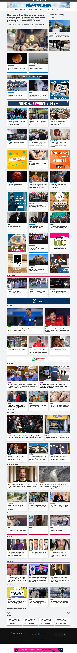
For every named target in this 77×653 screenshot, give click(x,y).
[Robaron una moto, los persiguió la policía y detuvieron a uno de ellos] (17, 134)
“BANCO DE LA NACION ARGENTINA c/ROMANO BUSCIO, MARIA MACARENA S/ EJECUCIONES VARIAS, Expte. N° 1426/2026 (14, 623)
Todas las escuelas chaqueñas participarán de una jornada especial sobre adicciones (59, 123)
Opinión (9, 224)
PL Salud (9, 382)
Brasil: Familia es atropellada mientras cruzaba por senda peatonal (17, 529)
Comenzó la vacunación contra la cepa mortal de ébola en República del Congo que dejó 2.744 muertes (37, 507)
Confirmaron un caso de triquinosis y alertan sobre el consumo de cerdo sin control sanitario (59, 406)
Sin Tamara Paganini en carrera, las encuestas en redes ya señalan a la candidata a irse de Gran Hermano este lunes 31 (38, 579)
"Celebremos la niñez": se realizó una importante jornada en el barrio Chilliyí (17, 95)
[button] (65, 9)
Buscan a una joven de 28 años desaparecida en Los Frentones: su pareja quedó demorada (37, 95)
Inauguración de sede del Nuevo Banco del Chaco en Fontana (58, 292)
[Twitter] (44, 0)
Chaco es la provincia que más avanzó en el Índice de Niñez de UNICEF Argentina (58, 186)
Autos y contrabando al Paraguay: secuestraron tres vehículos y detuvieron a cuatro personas (37, 144)
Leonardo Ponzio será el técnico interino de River (58, 350)
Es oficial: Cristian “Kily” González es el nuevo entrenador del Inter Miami (17, 350)
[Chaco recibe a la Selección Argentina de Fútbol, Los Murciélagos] (17, 283)
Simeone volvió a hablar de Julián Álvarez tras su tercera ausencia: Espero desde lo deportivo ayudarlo (57, 330)
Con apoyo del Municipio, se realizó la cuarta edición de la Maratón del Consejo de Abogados (16, 123)
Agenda (41, 9)
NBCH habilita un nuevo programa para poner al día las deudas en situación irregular (37, 269)
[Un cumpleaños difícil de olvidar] (38, 520)
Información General (11, 119)
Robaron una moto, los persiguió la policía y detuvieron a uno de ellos (16, 143)
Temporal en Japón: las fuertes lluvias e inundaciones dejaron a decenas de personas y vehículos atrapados (16, 507)
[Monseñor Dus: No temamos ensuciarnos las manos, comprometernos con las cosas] (38, 217)
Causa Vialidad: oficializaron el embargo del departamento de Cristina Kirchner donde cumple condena (58, 144)
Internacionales (55, 9)
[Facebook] (40, 0)
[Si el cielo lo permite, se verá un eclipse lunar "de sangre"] (17, 176)
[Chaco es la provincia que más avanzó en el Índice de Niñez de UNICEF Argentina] (60, 176)
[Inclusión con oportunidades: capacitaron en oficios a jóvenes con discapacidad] (38, 197)
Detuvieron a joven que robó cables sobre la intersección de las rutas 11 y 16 (38, 123)
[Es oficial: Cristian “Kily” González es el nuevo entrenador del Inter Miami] (17, 341)
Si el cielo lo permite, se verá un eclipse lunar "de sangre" (16, 185)
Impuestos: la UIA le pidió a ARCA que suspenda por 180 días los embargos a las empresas (16, 458)
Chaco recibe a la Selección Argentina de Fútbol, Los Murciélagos (17, 292)
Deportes (36, 9)
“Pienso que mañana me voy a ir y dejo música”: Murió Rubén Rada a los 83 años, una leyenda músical (17, 554)
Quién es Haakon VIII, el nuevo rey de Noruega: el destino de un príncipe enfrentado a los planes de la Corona (22, 486)
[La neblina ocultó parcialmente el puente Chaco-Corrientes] (38, 58)
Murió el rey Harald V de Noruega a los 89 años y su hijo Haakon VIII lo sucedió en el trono (59, 507)
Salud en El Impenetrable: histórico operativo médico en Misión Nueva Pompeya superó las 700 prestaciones (16, 407)
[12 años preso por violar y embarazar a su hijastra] (38, 155)
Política (16, 9)
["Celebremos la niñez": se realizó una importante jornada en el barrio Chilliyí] (17, 85)
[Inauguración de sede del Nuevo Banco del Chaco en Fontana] (60, 283)
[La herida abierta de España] (17, 217)
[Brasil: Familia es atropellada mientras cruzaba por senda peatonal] (17, 520)
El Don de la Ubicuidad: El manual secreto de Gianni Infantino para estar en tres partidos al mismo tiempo (59, 227)
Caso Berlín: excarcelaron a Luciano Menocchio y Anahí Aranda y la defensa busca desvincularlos (38, 186)
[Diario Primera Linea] (38, 5)
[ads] (27, 77)
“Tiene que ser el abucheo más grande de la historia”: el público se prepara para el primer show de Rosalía (59, 554)
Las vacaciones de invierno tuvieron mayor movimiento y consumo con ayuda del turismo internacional (59, 602)
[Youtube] (46, 0)
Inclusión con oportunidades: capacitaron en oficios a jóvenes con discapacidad (38, 207)
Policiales (30, 9)
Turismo (9, 599)
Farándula (9, 575)
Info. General (22, 9)
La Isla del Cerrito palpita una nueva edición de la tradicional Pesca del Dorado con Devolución (17, 602)
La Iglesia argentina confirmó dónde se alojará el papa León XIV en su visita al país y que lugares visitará (38, 458)
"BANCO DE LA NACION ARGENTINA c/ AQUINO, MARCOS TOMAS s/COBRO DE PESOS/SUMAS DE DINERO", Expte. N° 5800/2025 (46, 623)
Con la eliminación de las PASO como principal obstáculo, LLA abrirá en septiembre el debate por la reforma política (25, 436)
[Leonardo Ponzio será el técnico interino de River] (60, 341)
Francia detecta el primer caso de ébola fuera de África (37, 406)
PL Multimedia (10, 289)
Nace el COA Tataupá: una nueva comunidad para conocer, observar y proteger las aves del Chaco (38, 602)
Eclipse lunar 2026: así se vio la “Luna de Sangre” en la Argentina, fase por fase (17, 68)
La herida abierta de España (14, 226)
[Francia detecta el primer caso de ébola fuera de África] (38, 396)
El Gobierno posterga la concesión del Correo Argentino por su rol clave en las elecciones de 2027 (57, 437)
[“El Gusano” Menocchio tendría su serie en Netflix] (38, 544)
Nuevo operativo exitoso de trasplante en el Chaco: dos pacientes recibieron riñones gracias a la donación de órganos (54, 386)
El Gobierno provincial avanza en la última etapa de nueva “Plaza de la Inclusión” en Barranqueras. (38, 293)
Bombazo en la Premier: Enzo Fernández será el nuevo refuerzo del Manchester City (24, 329)
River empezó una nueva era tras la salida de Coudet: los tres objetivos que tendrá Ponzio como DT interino (38, 351)
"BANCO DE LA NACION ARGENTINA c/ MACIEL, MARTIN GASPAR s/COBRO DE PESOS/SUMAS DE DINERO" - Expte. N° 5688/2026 (30, 623)
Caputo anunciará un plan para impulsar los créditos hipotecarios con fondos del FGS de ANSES (59, 458)
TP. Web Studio (17, 642)
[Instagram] (42, 0)
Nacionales (48, 9)
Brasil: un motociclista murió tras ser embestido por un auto (59, 529)
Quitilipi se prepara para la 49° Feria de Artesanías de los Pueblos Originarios (38, 248)
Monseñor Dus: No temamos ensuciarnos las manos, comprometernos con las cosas (37, 227)
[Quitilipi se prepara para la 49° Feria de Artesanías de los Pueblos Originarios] (38, 238)
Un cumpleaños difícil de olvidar (37, 529)
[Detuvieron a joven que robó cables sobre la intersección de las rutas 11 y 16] (38, 113)
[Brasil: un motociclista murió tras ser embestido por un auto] (60, 520)
